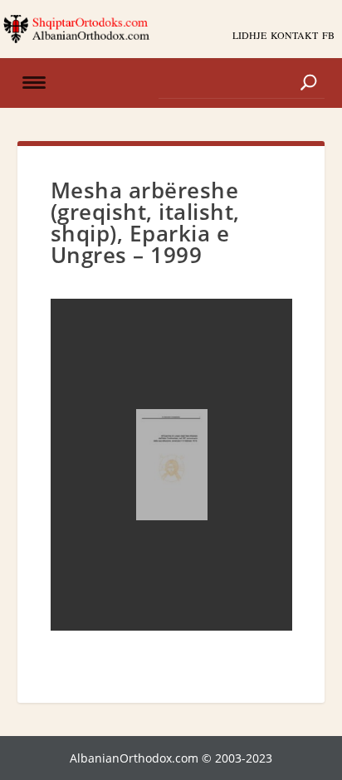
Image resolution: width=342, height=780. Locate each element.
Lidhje (249, 34)
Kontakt (294, 34)
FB (328, 34)
